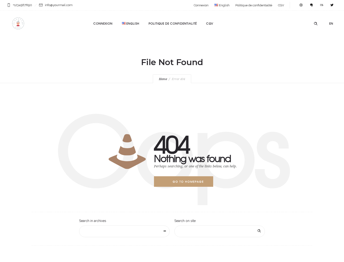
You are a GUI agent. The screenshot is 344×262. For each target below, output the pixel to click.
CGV (281, 5)
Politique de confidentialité (253, 5)
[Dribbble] (301, 5)
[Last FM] (321, 5)
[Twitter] (332, 5)
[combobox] (124, 231)
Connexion (201, 5)
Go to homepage (188, 181)
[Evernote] (311, 5)
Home (163, 79)
